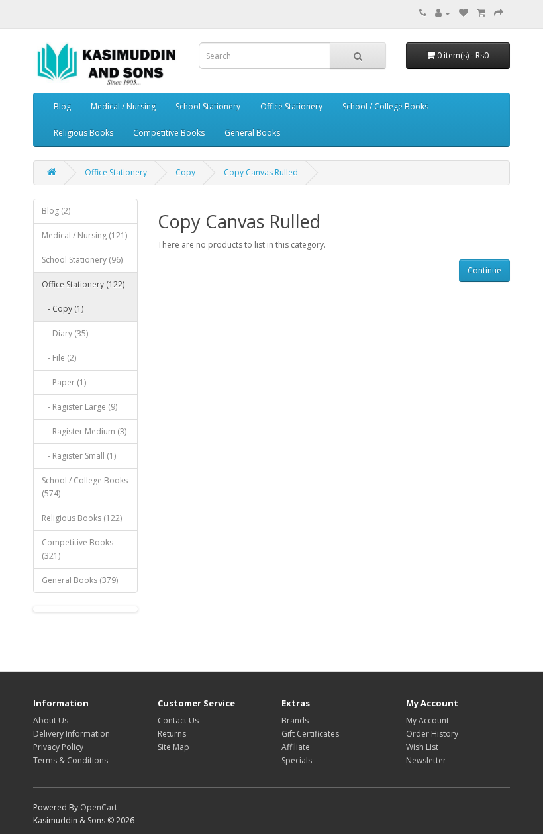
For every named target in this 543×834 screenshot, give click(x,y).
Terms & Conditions (70, 760)
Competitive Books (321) (77, 549)
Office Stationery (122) (83, 284)
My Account (427, 720)
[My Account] (442, 13)
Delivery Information (71, 733)
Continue (484, 270)
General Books (252, 132)
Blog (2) (56, 210)
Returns (172, 733)
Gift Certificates (310, 733)
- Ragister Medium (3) (84, 431)
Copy (185, 172)
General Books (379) (80, 580)
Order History (432, 733)
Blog (62, 106)
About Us (50, 720)
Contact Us (178, 720)
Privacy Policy (58, 747)
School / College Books (385, 106)
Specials (296, 760)
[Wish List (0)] (463, 13)
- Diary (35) (65, 333)
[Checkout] (498, 13)
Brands (295, 720)
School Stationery (207, 106)
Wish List (422, 747)
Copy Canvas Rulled (261, 172)
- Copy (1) (62, 308)
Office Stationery (291, 106)
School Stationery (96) (82, 259)
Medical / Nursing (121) (84, 235)
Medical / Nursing (123, 106)
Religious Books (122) (82, 518)
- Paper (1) (64, 382)
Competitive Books (169, 132)
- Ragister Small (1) (79, 455)
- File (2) (59, 357)
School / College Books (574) (85, 487)
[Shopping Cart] (481, 13)
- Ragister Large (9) (79, 406)
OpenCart (98, 807)
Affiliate (295, 747)
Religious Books (83, 132)
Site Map (173, 747)
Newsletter (426, 760)
